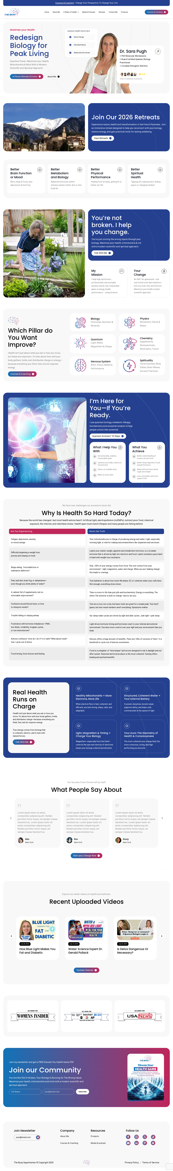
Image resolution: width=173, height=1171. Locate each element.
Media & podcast (98, 1143)
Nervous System (101, 361)
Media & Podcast (88, 12)
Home (47, 12)
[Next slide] (162, 818)
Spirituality (146, 360)
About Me (56, 12)
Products (124, 12)
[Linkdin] (136, 1143)
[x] (145, 1137)
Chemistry (146, 338)
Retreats (102, 12)
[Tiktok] (153, 1137)
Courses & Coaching (69, 1143)
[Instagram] (136, 1137)
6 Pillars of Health (70, 12)
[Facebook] (128, 1137)
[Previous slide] (10, 818)
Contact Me (113, 12)
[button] (71, 12)
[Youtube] (128, 1143)
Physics (144, 318)
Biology (95, 318)
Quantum (97, 339)
